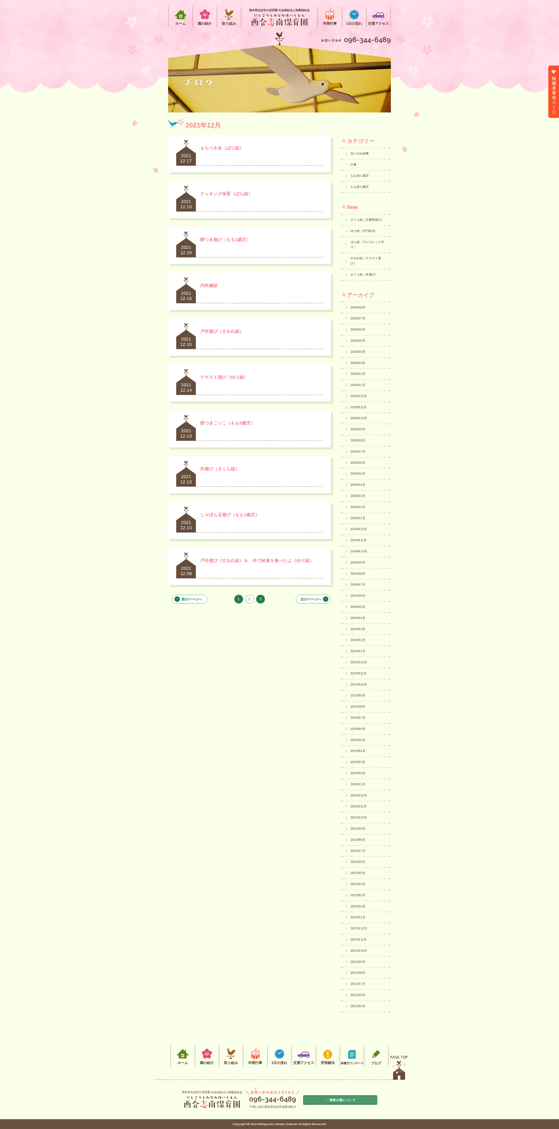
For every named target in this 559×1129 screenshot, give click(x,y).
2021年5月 (358, 1006)
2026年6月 (358, 329)
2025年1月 (358, 518)
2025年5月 (358, 473)
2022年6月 (358, 862)
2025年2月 (358, 507)
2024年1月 (358, 651)
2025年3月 (358, 496)
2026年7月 (358, 318)
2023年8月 (358, 706)
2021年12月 (359, 928)
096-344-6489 (367, 40)
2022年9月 (358, 828)
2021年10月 (359, 950)
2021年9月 (358, 962)
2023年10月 (359, 684)
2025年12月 (359, 396)
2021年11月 (358, 939)
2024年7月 (358, 584)
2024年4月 (358, 618)
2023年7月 (358, 717)
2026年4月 (358, 351)
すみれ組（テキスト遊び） (365, 260)
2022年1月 (358, 917)
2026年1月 (358, 385)
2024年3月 (358, 629)
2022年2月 (358, 906)
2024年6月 (358, 595)
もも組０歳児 (359, 186)
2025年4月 (358, 484)
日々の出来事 (359, 153)
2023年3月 (358, 762)
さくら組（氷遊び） (364, 274)
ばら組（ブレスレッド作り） (367, 244)
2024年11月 (358, 540)
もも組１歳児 (359, 175)
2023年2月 (358, 773)
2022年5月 (358, 873)
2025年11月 (358, 407)
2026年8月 (358, 307)
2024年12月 (359, 529)
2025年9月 (358, 429)
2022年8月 (358, 839)
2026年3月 (358, 363)
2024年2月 (358, 640)
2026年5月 (358, 340)
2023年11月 (358, 673)
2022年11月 (358, 806)
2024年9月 (358, 562)
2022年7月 (358, 851)
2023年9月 (358, 695)
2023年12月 (359, 662)
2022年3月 (358, 895)
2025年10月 (359, 418)
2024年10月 (359, 551)
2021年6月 (358, 995)
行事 (353, 164)
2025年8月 (358, 440)
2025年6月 (358, 462)
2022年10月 (359, 817)
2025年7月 (358, 451)
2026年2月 (358, 374)
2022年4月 (358, 884)
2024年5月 (358, 606)
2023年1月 (358, 784)
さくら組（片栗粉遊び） (367, 219)
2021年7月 (358, 984)
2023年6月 (358, 729)
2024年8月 (358, 573)
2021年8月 (358, 972)
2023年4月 (358, 751)
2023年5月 (358, 740)
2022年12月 (359, 795)
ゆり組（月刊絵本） (364, 231)
